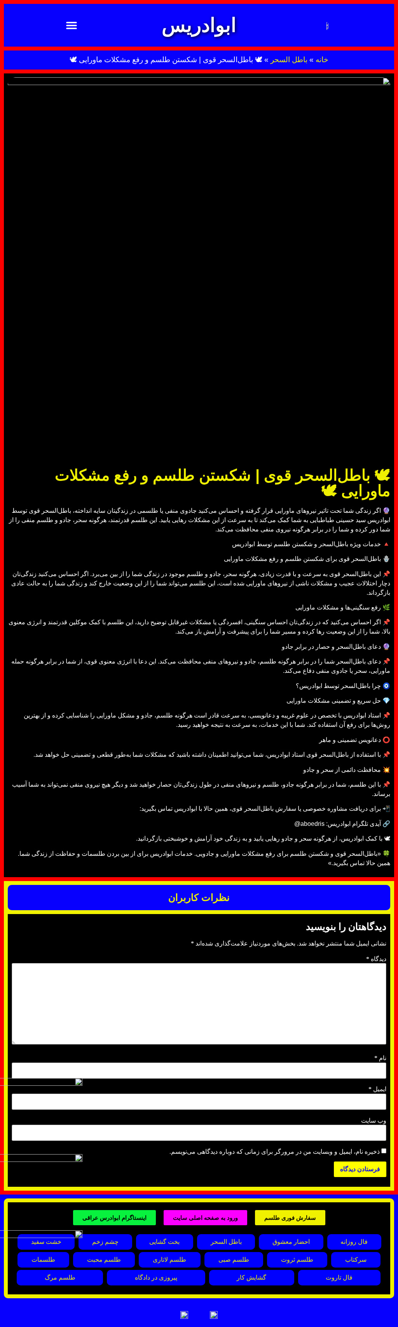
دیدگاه (376, 959)
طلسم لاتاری (169, 1259)
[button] (71, 25)
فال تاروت (339, 1277)
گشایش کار (251, 1277)
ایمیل (377, 1089)
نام (380, 1058)
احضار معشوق (291, 1241)
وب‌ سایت (373, 1121)
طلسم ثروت (297, 1259)
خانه (322, 60)
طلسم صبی (233, 1259)
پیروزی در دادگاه (156, 1277)
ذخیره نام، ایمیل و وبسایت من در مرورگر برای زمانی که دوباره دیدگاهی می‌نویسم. (274, 1152)
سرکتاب (356, 1259)
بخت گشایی (164, 1241)
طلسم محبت (104, 1259)
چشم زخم (105, 1241)
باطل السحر (289, 60)
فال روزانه (354, 1241)
